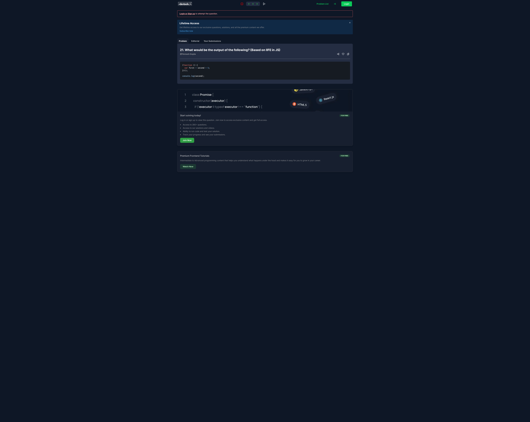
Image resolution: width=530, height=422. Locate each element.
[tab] (183, 41)
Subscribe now (186, 31)
